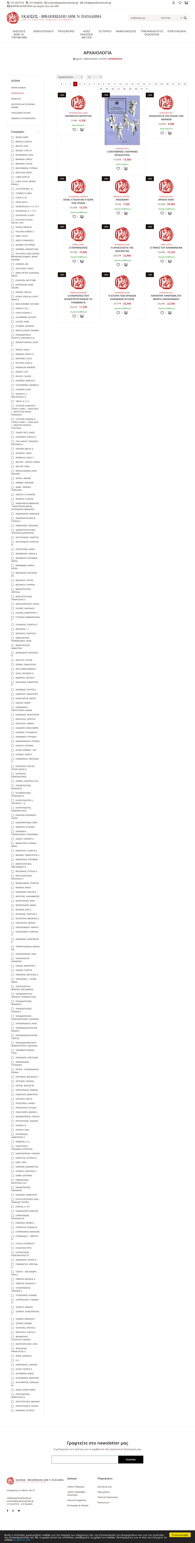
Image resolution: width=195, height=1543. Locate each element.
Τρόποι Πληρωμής (75, 1486)
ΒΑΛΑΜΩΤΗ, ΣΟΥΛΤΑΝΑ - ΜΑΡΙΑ (25, 559)
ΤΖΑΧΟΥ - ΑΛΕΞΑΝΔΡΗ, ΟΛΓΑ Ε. (24, 1273)
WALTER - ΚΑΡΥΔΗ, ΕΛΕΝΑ (27, 462)
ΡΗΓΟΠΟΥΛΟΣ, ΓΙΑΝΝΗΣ (26, 1121)
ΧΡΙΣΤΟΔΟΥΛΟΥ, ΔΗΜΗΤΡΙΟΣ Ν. (20, 1395)
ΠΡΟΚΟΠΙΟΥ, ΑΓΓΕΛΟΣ (26, 1107)
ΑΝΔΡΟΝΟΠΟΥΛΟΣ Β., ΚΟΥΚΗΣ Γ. (23, 519)
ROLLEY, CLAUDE (23, 376)
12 (120, 84)
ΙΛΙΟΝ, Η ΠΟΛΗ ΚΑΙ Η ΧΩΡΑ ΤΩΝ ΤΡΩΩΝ (78, 201)
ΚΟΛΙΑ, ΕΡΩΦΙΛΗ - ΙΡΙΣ (25, 750)
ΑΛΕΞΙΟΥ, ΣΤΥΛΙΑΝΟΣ (25, 494)
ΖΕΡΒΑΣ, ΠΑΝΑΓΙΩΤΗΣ (25, 664)
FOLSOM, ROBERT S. (25, 231)
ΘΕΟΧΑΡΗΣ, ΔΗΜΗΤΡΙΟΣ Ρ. (24, 683)
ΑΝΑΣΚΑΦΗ (122, 199)
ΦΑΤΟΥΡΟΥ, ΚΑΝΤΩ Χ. (25, 1332)
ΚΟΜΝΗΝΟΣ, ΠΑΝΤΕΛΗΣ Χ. (25, 760)
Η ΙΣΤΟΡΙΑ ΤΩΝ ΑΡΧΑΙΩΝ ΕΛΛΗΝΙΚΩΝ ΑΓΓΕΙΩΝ (122, 297)
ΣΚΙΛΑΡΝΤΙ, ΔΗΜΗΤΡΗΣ (26, 1194)
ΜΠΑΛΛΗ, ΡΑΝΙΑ (23, 887)
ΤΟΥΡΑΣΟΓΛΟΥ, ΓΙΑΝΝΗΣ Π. (25, 1301)
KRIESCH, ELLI (21, 308)
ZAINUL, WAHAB (23, 478)
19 (161, 84)
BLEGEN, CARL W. (23, 150)
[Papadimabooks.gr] (54, 22)
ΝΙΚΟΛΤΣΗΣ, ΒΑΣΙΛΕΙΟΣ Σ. (27, 918)
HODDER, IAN (21, 264)
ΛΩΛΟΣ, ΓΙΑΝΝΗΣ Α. (24, 838)
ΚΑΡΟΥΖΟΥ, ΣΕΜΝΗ (24, 723)
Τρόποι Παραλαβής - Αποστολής (77, 1493)
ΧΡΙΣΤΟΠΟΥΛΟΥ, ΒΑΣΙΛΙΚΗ (27, 1401)
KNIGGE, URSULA (23, 292)
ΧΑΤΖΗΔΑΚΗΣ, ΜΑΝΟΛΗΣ (27, 1378)
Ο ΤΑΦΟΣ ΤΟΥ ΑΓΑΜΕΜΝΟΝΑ (166, 247)
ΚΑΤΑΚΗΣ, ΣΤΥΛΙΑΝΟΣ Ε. (26, 732)
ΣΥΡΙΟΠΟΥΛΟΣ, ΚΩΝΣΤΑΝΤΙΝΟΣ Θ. (20, 1254)
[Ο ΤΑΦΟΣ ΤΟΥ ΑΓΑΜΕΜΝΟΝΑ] (166, 234)
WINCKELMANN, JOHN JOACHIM (24, 472)
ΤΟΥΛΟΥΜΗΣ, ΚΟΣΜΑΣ (26, 1295)
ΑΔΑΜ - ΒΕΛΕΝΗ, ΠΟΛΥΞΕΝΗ (21, 488)
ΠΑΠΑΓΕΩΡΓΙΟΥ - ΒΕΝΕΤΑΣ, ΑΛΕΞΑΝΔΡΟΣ (22, 988)
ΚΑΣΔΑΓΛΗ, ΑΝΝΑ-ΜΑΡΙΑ (27, 728)
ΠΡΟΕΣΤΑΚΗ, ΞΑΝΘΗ (25, 1103)
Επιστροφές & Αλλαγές (78, 1505)
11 (114, 84)
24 (101, 88)
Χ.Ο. (17, 1360)
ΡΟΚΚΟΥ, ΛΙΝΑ (22, 1129)
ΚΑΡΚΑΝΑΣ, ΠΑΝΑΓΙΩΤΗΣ (27, 714)
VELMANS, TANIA (23, 453)
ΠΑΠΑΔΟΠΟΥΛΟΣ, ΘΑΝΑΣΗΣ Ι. (21, 1003)
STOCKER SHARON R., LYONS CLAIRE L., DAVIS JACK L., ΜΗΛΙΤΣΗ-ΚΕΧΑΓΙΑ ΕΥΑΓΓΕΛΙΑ (25, 423)
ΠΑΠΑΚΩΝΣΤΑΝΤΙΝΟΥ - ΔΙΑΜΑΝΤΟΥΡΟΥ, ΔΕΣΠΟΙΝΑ (24, 1044)
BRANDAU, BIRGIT (23, 159)
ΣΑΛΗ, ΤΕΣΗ (20, 1162)
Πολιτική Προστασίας (108, 1497)
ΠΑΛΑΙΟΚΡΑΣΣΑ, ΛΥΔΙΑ (25, 954)
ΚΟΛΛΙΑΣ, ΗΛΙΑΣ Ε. (24, 754)
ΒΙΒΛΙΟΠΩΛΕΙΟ (44, 31)
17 (150, 84)
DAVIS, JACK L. (22, 202)
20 (167, 84)
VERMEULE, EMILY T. (25, 457)
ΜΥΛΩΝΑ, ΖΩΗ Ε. (23, 909)
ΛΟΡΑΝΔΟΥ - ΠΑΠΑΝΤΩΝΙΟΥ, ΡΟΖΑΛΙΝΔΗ (24, 833)
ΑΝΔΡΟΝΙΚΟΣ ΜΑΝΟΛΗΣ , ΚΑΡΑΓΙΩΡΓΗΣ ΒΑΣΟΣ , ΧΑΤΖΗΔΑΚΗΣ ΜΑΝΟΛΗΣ (25, 506)
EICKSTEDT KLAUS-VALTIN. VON (22, 221)
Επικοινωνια (103, 1502)
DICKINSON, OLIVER (24, 215)
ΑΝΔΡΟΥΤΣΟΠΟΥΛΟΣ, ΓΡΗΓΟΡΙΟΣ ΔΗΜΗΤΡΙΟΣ (23, 531)
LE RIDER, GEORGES (24, 326)
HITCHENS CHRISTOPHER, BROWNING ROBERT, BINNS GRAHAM (25, 256)
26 (112, 88)
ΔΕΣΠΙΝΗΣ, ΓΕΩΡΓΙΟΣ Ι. (26, 633)
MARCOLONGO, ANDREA (27, 330)
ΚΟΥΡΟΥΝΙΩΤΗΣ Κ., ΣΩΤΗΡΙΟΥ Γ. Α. (22, 802)
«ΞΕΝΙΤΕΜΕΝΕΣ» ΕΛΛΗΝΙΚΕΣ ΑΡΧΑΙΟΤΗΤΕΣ (122, 153)
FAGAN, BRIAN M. (23, 227)
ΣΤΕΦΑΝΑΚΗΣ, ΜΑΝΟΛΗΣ (27, 1231)
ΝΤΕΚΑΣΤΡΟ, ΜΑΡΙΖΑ (25, 922)
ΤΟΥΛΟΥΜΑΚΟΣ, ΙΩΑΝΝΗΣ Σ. (21, 1289)
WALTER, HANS (22, 466)
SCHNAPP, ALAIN (23, 389)
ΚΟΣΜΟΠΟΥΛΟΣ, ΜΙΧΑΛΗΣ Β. (21, 787)
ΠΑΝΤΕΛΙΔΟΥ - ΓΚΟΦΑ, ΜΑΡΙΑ (24, 980)
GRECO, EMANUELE (24, 240)
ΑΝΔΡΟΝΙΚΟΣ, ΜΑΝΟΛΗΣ (27, 513)
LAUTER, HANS (22, 321)
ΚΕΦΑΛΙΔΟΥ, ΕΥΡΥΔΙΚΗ (25, 736)
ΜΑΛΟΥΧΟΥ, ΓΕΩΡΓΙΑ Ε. (26, 850)
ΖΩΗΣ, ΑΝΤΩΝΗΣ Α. (24, 673)
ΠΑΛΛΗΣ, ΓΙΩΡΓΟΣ (23, 970)
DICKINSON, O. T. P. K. (25, 210)
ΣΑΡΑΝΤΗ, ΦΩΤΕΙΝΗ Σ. (26, 1171)
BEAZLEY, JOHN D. (23, 141)
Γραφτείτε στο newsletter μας (97, 1443)
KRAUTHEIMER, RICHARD (27, 304)
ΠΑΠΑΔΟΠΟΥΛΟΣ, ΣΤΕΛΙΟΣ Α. (21, 1010)
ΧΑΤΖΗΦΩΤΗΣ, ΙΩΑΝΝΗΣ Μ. (25, 1384)
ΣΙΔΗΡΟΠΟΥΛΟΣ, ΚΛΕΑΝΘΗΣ (21, 1189)
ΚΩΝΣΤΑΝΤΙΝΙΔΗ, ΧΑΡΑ (26, 822)
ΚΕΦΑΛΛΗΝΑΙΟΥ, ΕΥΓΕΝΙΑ (27, 741)
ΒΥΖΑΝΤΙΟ (16, 98)
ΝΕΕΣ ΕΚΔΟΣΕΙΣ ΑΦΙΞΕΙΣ (86, 34)
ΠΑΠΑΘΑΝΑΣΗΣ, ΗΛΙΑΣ (26, 1023)
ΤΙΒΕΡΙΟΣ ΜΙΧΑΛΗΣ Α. (25, 1279)
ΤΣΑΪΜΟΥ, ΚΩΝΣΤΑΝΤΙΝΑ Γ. (25, 1313)
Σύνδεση (173, 3)
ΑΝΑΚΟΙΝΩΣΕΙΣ (126, 31)
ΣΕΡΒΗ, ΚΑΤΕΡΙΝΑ (23, 1175)
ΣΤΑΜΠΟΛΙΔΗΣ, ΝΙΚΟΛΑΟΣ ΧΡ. (20, 1217)
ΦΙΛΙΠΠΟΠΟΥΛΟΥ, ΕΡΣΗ (26, 1344)
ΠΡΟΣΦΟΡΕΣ (66, 31)
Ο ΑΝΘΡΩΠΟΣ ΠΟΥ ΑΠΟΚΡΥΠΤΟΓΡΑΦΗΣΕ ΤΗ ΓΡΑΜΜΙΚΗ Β (78, 299)
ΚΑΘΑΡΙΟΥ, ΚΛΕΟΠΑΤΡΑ (26, 694)
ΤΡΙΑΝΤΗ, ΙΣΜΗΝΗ (24, 1307)
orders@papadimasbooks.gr (63, 2)
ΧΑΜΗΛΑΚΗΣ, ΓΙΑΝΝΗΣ (26, 1364)
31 (142, 88)
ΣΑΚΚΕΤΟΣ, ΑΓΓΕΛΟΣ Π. (26, 1158)
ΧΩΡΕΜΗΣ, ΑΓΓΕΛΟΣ (24, 1410)
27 (118, 88)
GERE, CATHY (21, 236)
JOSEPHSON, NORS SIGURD (22, 286)
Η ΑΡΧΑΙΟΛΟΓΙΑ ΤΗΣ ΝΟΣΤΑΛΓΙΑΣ (122, 249)
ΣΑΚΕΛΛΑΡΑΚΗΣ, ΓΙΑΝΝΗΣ (27, 1153)
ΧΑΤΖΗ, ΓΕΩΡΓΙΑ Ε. (24, 1369)
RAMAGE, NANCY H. (24, 354)
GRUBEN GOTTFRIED (25, 244)
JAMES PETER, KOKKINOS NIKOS (25, 274)
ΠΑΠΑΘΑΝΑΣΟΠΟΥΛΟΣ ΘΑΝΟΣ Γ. (24, 1029)
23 (185, 84)
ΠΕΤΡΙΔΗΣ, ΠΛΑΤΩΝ (24, 1081)
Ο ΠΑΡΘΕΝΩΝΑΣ (78, 247)
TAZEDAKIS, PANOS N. (25, 437)
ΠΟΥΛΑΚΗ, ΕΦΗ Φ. (24, 1099)
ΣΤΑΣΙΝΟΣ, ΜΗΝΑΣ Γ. (25, 1222)
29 (130, 88)
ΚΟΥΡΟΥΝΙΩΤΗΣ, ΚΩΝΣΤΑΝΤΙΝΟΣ (21, 809)
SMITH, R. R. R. (22, 401)
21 (173, 84)
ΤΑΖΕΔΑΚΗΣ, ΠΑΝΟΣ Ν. (26, 1259)
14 (132, 84)
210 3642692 (36, 2)
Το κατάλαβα (180, 1535)
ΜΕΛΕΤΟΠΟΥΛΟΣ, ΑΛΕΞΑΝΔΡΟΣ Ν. (21, 865)
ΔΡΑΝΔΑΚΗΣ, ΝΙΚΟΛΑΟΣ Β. (24, 654)
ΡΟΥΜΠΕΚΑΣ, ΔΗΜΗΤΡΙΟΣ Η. (19, 1136)
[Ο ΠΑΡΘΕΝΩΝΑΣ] (78, 234)
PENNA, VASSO (22, 349)
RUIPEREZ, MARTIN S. (25, 380)
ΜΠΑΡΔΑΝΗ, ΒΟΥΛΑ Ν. (26, 892)
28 (124, 88)
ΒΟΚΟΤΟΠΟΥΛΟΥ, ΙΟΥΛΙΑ (27, 604)
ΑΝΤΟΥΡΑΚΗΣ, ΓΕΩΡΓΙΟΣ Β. (25, 543)
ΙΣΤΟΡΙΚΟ (105, 31)
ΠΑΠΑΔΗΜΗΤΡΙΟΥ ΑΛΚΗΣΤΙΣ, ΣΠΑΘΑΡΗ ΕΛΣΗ (23, 995)
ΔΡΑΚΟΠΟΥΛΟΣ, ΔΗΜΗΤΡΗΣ (20, 647)
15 (138, 84)
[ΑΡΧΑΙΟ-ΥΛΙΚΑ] (166, 186)
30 (136, 88)
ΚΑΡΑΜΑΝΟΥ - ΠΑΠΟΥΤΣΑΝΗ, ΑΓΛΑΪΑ (21, 709)
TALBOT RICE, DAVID (25, 432)
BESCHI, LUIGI (21, 146)
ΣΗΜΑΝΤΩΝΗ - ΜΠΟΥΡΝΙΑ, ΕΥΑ (20, 1181)
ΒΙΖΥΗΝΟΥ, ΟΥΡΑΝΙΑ (25, 584)
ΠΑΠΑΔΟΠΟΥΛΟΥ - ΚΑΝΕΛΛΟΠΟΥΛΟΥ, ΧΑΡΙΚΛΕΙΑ (25, 1017)
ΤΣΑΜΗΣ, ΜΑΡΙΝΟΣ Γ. (25, 1319)
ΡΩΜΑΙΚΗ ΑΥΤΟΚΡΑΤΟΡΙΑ (23, 118)
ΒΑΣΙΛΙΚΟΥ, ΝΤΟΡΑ (24, 580)
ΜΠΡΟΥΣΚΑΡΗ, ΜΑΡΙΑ (25, 905)
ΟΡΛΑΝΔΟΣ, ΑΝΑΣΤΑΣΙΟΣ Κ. (25, 940)
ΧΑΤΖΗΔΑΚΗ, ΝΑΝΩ (24, 1373)
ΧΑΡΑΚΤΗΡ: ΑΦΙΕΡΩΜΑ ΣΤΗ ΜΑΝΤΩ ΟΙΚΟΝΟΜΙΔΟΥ (166, 297)
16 (144, 84)
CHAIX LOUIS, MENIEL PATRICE (23, 183)
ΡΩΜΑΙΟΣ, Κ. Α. (22, 1141)
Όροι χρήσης (104, 1492)
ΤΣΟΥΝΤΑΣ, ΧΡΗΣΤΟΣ (25, 1327)
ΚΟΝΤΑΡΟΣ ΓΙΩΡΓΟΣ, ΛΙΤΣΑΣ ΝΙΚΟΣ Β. (23, 768)
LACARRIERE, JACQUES (26, 317)
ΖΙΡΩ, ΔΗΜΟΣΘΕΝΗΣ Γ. (26, 669)
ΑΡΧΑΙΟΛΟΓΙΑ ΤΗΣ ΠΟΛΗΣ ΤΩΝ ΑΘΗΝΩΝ (166, 117)
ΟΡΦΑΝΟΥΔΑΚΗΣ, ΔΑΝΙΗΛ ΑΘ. (25, 948)
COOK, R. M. (21, 197)
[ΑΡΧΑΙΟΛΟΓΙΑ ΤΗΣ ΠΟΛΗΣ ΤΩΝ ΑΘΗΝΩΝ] (166, 102)
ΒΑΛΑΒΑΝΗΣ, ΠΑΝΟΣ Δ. (26, 553)
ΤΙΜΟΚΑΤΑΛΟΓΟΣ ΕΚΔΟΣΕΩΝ (152, 33)
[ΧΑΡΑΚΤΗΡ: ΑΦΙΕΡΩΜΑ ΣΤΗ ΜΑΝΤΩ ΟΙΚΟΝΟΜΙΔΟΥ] (166, 282)
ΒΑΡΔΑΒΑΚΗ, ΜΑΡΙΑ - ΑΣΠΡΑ (23, 567)
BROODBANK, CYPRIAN (26, 168)
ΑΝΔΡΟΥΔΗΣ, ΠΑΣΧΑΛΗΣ (26, 525)
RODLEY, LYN (21, 371)
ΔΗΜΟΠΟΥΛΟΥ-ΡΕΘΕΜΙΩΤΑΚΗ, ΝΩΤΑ (21, 639)
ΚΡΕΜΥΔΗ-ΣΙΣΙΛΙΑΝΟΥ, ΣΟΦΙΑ (24, 816)
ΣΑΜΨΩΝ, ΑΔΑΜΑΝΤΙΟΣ (26, 1166)
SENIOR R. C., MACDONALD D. (19, 395)
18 (155, 84)
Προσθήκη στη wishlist (74, 129)
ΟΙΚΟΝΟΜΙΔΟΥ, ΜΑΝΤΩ (26, 927)
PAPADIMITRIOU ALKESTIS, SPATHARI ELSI (23, 336)
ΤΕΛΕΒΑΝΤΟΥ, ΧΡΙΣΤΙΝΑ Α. (24, 1266)
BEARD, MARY (22, 137)
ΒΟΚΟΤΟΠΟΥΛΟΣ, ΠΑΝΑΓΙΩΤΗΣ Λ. (21, 598)
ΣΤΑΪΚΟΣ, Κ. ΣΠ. (22, 1206)
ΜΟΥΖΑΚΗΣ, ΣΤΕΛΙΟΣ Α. (26, 871)
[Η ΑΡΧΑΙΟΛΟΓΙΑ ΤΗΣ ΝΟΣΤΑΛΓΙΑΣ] (122, 234)
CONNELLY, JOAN (23, 193)
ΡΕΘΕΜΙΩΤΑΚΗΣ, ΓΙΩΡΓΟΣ (27, 1116)
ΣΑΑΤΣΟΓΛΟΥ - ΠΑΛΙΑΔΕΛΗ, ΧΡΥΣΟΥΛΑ (22, 1147)
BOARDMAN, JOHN (24, 154)
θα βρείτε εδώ (21, 1539)
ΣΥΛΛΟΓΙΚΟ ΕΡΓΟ (23, 1248)
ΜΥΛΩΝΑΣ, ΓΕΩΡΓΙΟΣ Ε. (26, 914)
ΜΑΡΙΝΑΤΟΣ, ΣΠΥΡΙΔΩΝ (26, 859)
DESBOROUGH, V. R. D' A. (27, 206)
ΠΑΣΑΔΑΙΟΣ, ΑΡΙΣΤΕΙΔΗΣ (26, 1057)
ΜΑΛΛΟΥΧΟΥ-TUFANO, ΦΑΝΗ (24, 845)
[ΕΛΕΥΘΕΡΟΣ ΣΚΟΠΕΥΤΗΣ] (78, 102)
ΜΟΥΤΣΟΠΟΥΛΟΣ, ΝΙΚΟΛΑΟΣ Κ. (21, 877)
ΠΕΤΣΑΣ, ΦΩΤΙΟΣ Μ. (24, 1085)
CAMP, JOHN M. (22, 177)
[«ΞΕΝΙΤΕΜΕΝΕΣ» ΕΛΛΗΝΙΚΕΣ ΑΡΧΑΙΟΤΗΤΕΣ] (122, 120)
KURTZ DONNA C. (23, 312)
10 (109, 84)
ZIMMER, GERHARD (24, 482)
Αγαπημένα (180, 3)
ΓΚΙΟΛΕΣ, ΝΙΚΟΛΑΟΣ (25, 608)
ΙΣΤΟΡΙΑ (103, 58)
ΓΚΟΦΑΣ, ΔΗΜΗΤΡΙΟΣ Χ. (26, 612)
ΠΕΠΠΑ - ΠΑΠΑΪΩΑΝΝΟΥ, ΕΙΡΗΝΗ (25, 1071)
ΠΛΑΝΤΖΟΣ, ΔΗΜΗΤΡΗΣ (26, 1094)
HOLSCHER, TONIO (24, 268)
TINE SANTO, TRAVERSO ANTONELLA (24, 443)
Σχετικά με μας (105, 1486)
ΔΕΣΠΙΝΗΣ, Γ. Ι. (22, 629)
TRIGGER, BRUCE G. (24, 448)
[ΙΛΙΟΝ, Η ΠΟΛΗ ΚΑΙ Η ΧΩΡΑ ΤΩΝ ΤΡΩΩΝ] (78, 186)
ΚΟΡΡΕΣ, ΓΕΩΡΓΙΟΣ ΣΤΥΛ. (27, 781)
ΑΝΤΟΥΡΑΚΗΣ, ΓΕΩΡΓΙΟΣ (27, 537)
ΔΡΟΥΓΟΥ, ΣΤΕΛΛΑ (23, 660)
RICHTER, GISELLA (23, 363)
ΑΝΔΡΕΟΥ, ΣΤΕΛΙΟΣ (24, 499)
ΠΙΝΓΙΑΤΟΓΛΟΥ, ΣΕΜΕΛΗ (26, 1090)
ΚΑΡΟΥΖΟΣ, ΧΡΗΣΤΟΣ (25, 719)
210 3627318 (17, 2)
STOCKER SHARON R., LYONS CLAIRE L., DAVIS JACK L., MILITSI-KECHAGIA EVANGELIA (25, 410)
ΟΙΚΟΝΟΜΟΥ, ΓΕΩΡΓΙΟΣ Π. (24, 933)
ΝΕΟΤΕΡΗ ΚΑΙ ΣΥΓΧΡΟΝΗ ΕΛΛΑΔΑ (23, 106)
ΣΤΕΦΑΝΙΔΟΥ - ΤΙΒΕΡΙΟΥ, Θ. (25, 1237)
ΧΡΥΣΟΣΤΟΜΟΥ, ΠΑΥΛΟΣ (27, 1406)
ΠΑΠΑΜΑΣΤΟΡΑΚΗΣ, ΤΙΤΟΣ (23, 1051)
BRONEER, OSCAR (23, 163)
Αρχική (78, 58)
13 (126, 84)
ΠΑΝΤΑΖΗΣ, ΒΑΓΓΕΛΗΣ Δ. (26, 974)
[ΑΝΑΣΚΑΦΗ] (122, 186)
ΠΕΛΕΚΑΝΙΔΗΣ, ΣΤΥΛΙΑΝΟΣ (20, 1063)
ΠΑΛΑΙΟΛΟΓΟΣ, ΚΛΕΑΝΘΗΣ (20, 960)
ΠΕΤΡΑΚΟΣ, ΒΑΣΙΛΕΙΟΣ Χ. (27, 1076)
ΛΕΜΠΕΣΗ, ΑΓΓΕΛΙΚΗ (25, 827)
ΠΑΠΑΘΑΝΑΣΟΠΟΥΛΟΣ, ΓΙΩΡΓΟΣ (24, 1037)
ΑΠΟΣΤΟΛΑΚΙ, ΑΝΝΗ (25, 549)
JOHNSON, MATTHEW (25, 280)
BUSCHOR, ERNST (23, 172)
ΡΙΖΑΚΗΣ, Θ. (21, 1125)
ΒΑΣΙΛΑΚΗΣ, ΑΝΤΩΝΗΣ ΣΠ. (24, 574)
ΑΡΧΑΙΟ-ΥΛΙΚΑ (166, 199)
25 (107, 88)
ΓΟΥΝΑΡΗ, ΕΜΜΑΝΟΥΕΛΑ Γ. (25, 619)
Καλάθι (186, 3)
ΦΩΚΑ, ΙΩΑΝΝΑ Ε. (23, 1355)
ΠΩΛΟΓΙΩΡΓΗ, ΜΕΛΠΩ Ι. (26, 1112)
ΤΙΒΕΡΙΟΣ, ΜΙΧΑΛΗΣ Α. (25, 1283)
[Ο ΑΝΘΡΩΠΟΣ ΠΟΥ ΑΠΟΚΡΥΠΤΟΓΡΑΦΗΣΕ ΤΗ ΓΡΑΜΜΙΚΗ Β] (78, 282)
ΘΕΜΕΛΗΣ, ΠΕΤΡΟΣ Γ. (25, 677)
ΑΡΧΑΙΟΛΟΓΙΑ (17, 93)
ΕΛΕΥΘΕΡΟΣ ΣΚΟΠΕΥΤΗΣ (78, 116)
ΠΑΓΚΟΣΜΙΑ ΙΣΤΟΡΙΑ (21, 112)
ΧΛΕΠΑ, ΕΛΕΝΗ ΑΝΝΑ (25, 1389)
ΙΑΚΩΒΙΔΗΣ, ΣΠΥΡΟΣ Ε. (26, 689)
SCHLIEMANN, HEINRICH (27, 385)
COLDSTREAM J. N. (24, 188)
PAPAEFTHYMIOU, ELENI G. (24, 344)
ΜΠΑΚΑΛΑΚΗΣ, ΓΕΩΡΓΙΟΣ (27, 883)
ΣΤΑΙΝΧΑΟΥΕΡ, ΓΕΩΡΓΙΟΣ (26, 1211)
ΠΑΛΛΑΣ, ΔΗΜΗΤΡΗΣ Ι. (25, 965)
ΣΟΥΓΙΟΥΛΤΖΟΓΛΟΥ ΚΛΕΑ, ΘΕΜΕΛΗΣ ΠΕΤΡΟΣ (25, 1201)
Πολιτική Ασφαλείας (76, 1500)
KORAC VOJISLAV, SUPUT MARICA (24, 298)
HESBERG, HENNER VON (26, 249)
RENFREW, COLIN (23, 358)
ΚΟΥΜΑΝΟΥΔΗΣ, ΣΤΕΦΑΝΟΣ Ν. (21, 794)
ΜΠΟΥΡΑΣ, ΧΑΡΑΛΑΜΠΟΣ (27, 896)
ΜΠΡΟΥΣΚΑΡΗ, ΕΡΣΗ (25, 900)
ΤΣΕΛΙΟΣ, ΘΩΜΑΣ (23, 1323)
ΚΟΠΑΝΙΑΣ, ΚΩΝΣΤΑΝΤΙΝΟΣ (19, 775)
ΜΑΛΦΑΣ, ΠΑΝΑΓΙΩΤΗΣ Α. (27, 855)
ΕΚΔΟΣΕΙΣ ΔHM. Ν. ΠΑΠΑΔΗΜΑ (19, 34)
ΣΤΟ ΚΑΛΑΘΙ (82, 129)
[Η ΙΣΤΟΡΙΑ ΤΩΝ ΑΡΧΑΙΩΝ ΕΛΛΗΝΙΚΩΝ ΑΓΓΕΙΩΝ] (122, 282)
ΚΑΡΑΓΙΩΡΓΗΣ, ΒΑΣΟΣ (25, 698)
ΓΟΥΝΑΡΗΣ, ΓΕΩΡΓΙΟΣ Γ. (26, 624)
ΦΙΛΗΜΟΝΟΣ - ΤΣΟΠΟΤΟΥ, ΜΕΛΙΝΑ (21, 1338)
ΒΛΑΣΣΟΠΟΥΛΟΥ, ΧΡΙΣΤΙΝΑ (21, 590)
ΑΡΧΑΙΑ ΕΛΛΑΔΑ (18, 87)
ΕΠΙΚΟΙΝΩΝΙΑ (177, 31)
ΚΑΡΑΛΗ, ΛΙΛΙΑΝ (22, 702)
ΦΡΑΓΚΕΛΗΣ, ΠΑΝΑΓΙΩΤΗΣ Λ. (19, 1350)
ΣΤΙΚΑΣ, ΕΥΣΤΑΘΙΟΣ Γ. (25, 1243)
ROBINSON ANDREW (25, 367)
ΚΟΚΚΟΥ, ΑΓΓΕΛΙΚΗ (24, 745)
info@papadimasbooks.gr (97, 2)
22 (179, 84)
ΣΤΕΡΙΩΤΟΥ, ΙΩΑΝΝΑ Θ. (26, 1227)
